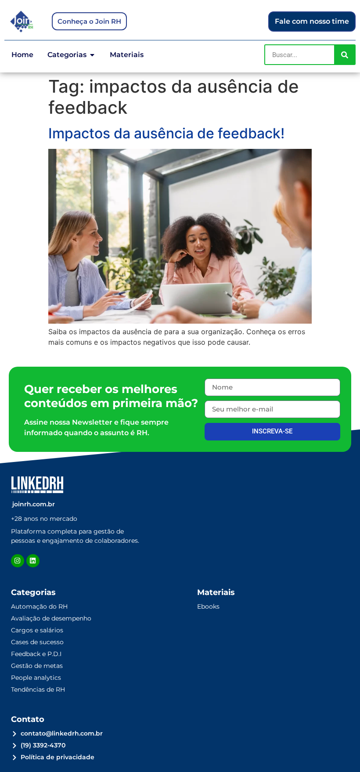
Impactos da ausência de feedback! (166, 133)
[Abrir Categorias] (92, 55)
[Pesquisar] (344, 54)
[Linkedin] (33, 560)
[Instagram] (17, 560)
